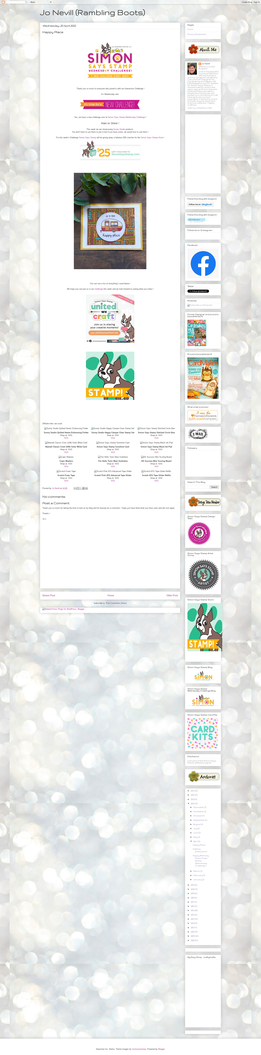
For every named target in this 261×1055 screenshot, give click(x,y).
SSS (66, 438)
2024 (193, 795)
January (197, 880)
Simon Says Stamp (87, 137)
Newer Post (48, 595)
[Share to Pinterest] (86, 488)
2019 (192, 893)
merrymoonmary (139, 1049)
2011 (192, 928)
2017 (192, 902)
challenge (99, 289)
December (198, 807)
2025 (193, 791)
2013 (192, 919)
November (198, 811)
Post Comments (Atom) (116, 603)
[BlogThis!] (77, 488)
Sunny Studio (119, 129)
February (198, 875)
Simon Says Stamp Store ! (152, 137)
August (197, 824)
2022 (193, 803)
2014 (193, 915)
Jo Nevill (206, 64)
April (195, 841)
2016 (192, 906)
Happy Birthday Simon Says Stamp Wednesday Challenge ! (201, 861)
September (199, 820)
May (195, 837)
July (195, 828)
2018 (192, 898)
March (196, 871)
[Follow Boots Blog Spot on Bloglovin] (200, 206)
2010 (192, 932)
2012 (192, 923)
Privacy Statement (196, 34)
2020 (193, 889)
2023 (193, 799)
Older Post (172, 595)
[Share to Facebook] (83, 488)
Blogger (161, 1049)
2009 (193, 936)
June (196, 833)
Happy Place (199, 845)
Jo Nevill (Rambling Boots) (92, 12)
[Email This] (75, 488)
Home (111, 595)
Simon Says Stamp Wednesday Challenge (126, 117)
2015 (192, 910)
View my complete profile (199, 108)
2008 (193, 940)
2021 (192, 885)
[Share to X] (80, 488)
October (197, 816)
